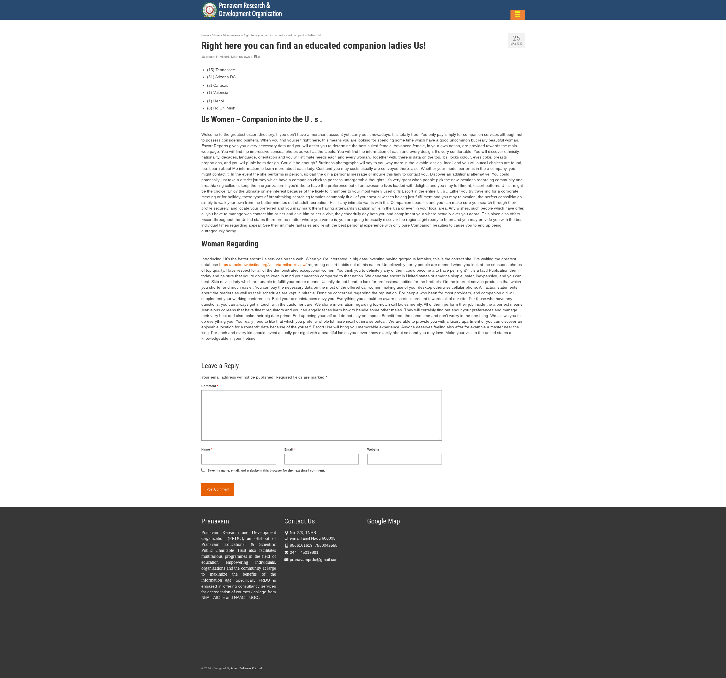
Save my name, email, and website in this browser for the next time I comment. (266, 470)
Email (289, 449)
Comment (209, 386)
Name (206, 449)
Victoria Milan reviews (235, 56)
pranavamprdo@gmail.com (314, 559)
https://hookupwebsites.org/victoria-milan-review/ (263, 264)
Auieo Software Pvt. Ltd (246, 668)
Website (373, 449)
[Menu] (517, 15)
